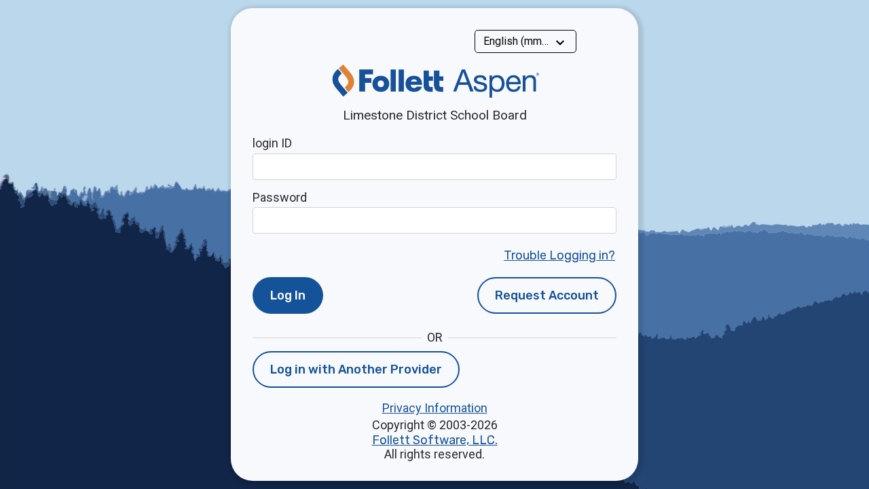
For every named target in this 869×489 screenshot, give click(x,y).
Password (280, 197)
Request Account (547, 295)
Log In (288, 295)
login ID (272, 143)
